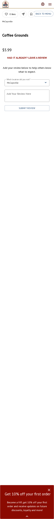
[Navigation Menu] (50, 4)
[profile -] (42, 4)
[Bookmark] (31, 14)
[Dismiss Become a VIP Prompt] (49, 490)
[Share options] (23, 14)
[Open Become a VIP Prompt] (27, 516)
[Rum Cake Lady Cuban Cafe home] (7, 4)
